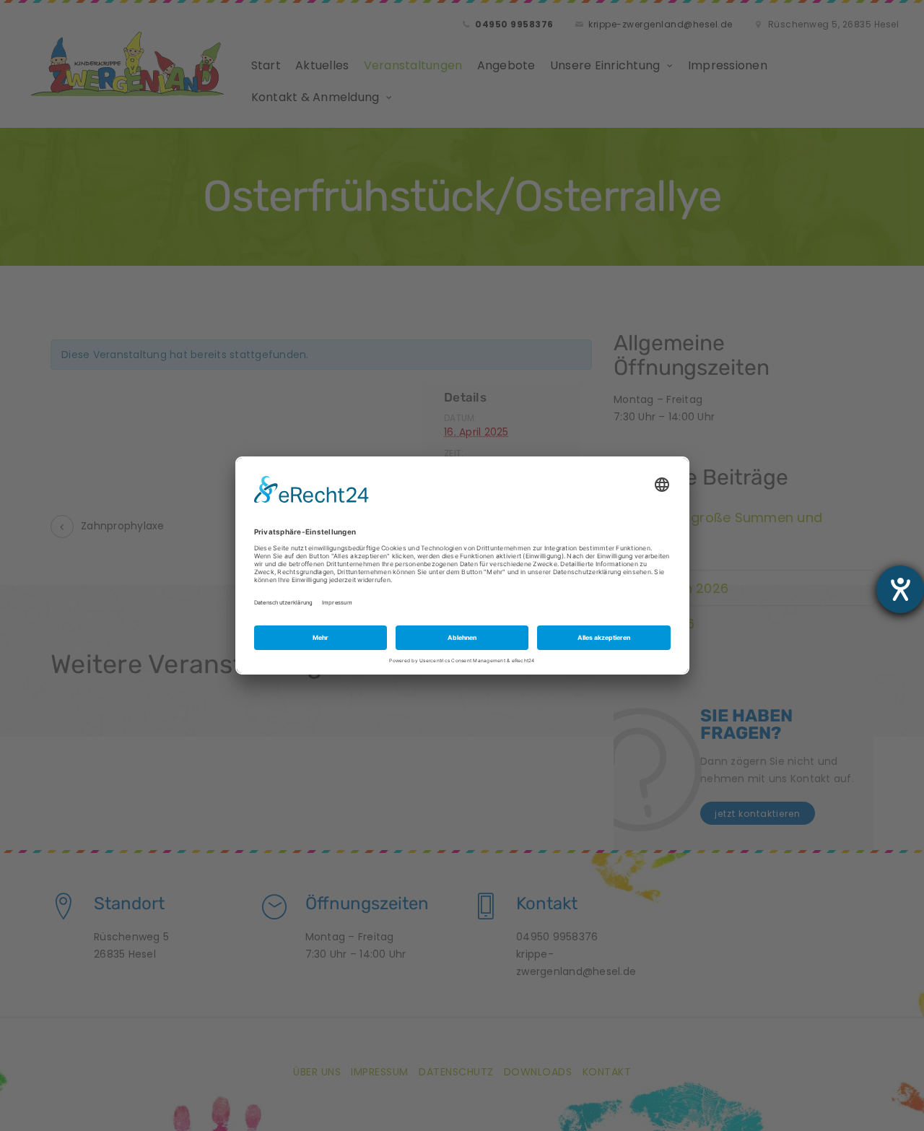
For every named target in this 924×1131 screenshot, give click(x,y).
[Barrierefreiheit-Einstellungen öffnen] (900, 589)
